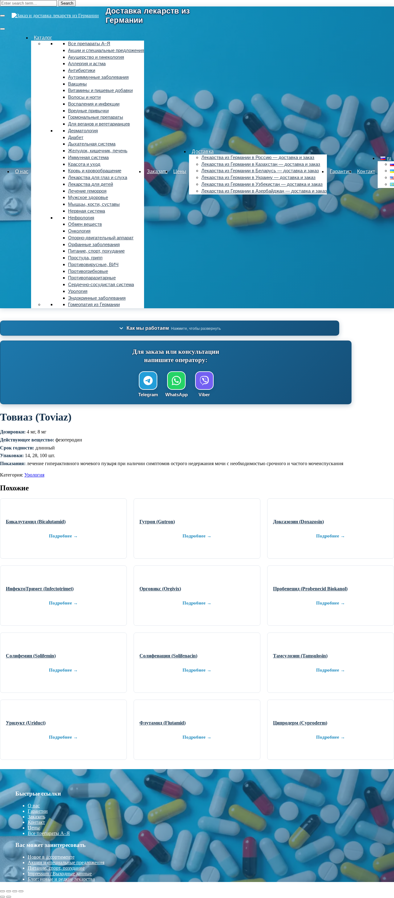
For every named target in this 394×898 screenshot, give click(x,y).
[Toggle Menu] (2, 29)
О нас (21, 171)
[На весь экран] (8, 891)
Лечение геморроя (87, 191)
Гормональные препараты (95, 117)
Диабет (75, 137)
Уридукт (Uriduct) (26, 722)
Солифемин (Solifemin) (31, 655)
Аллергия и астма (87, 63)
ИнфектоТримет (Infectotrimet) (40, 588)
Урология (77, 291)
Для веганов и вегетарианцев (99, 124)
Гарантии (341, 171)
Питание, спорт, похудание (96, 251)
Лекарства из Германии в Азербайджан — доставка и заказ (264, 191)
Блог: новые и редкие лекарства (61, 879)
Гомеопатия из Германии (94, 304)
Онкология (79, 231)
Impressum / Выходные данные (60, 873)
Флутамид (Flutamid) (162, 722)
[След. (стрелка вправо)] (8, 897)
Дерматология (83, 130)
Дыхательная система (91, 144)
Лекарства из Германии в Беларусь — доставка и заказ (260, 170)
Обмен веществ (85, 224)
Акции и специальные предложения (106, 50)
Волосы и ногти (84, 97)
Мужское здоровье (88, 197)
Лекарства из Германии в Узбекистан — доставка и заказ (262, 184)
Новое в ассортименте (51, 857)
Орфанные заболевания (94, 244)
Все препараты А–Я (89, 43)
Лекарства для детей (90, 184)
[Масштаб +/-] (2, 891)
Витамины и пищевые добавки (100, 90)
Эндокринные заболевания (97, 298)
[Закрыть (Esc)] (20, 891)
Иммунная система (88, 157)
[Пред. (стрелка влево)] (2, 897)
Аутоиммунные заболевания (98, 77)
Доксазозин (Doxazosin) (298, 521)
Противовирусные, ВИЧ (93, 264)
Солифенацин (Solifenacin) (168, 655)
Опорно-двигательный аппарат (101, 237)
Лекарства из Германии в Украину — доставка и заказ (258, 177)
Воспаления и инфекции (93, 104)
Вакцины (77, 84)
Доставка (203, 151)
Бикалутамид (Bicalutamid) (36, 521)
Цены (180, 171)
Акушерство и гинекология (96, 57)
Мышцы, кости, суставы (94, 204)
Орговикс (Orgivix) (160, 588)
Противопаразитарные (92, 277)
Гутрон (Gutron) (157, 521)
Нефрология (81, 217)
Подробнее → (63, 535)
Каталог (43, 37)
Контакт (366, 171)
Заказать (157, 171)
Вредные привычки (88, 110)
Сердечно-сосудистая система (101, 284)
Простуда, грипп (85, 257)
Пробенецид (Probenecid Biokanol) (310, 588)
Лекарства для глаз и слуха (97, 177)
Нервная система (86, 211)
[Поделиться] (14, 891)
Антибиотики (81, 70)
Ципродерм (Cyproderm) (300, 722)
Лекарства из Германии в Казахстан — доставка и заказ (260, 164)
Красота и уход (84, 164)
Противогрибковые (88, 271)
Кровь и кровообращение (94, 170)
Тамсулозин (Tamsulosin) (300, 655)
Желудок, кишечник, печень (97, 150)
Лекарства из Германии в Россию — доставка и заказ (257, 157)
